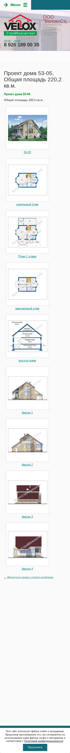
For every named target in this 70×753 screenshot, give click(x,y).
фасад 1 (27, 412)
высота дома (27, 360)
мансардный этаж (27, 308)
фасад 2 (27, 464)
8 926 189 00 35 (21, 44)
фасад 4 (27, 568)
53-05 (27, 152)
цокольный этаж (27, 204)
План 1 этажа (27, 256)
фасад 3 (27, 516)
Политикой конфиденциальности (43, 741)
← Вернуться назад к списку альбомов (28, 577)
